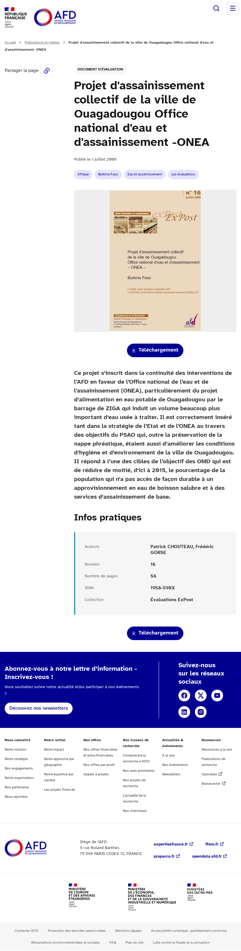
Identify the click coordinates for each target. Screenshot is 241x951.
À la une (168, 755)
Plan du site (134, 943)
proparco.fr (164, 856)
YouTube (217, 695)
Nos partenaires (17, 787)
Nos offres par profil (99, 765)
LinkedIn (184, 712)
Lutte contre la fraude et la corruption (181, 943)
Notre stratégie (16, 759)
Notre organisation (19, 778)
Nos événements (175, 765)
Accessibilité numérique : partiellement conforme (189, 931)
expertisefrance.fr (171, 844)
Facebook (184, 695)
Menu (233, 8)
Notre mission (15, 749)
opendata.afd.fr (207, 856)
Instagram (201, 712)
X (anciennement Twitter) (201, 695)
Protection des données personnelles (77, 931)
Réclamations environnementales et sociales (65, 943)
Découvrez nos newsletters (38, 708)
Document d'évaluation (100, 69)
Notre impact (54, 749)
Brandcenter (211, 784)
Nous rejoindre (16, 797)
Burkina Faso (108, 174)
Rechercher (216, 8)
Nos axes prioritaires (139, 771)
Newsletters (171, 774)
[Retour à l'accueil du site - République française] (68, 18)
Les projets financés (59, 790)
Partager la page (47, 71)
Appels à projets (96, 774)
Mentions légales (128, 931)
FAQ (112, 943)
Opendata (209, 774)
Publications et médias (42, 42)
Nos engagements (19, 768)
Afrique (83, 174)
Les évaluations (183, 174)
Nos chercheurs (135, 811)
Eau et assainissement (145, 174)
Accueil (10, 42)
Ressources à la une (217, 749)
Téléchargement (158, 350)
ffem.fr (211, 844)
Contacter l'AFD (26, 931)
